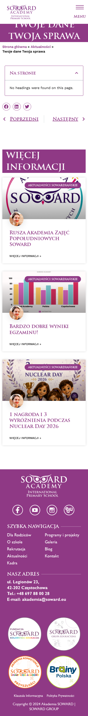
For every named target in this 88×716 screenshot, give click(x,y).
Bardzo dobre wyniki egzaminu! (39, 329)
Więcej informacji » (25, 256)
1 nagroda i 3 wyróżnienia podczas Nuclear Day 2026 (39, 420)
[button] (76, 73)
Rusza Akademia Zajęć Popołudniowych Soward (39, 238)
